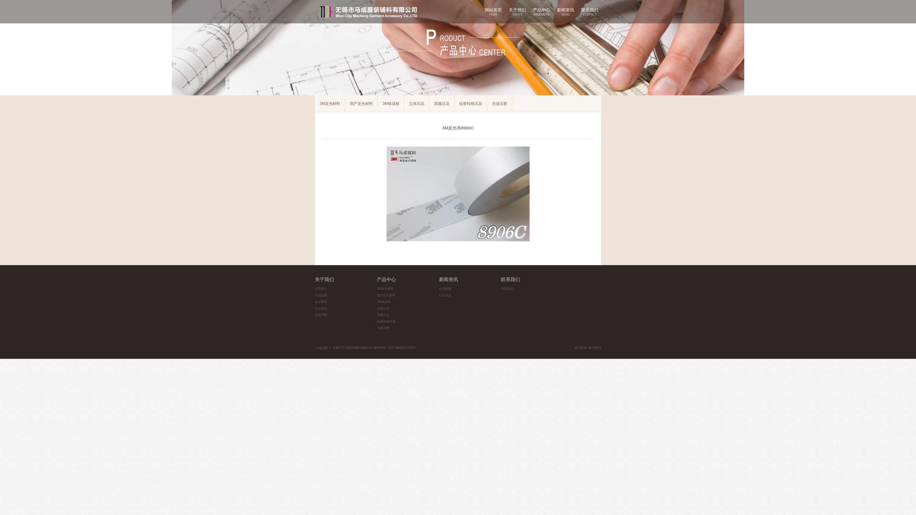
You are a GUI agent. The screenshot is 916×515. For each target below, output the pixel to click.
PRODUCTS (541, 12)
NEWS (565, 12)
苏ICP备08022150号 (402, 348)
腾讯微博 (580, 348)
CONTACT (589, 12)
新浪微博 (595, 348)
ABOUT (517, 12)
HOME (493, 12)
